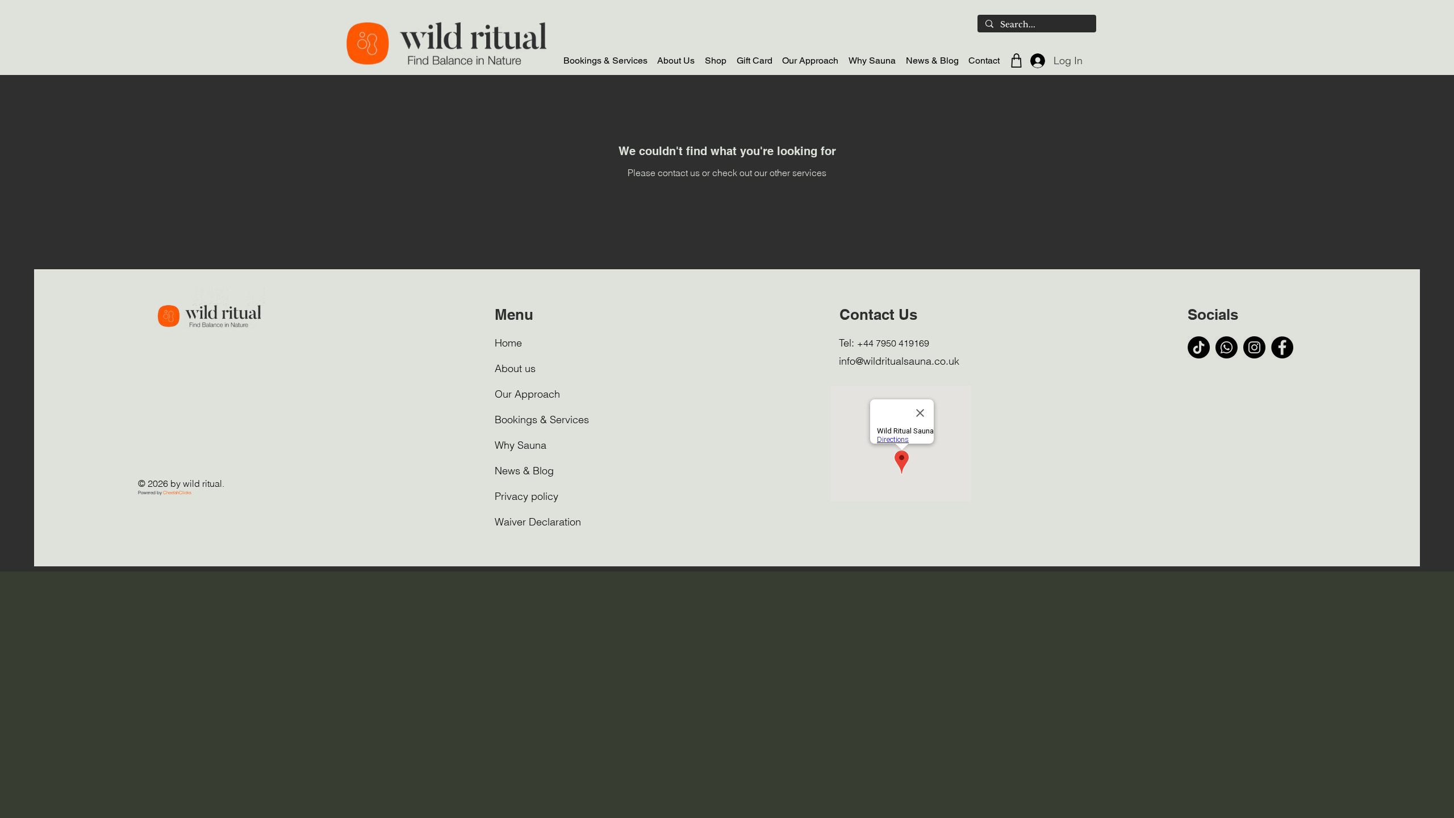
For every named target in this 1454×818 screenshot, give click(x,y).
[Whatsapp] (1226, 347)
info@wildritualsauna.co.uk (899, 361)
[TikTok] (1199, 347)
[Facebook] (1282, 347)
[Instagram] (1254, 347)
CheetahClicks (177, 492)
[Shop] (1016, 60)
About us (515, 368)
